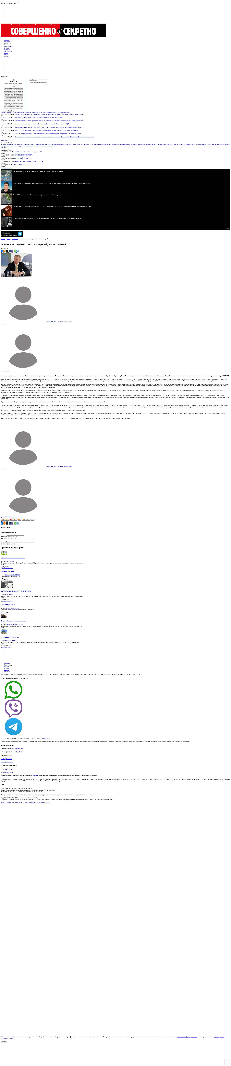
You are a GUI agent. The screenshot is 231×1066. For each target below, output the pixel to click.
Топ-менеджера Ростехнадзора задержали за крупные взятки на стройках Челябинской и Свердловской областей (49, 114)
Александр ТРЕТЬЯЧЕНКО (14, 624)
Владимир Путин (78, 144)
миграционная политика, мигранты (35, 146)
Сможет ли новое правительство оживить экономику (17, 609)
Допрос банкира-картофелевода (13, 621)
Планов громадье (8, 605)
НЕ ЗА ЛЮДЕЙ (19, 164)
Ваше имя (4, 536)
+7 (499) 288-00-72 (18, 752)
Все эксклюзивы (6, 168)
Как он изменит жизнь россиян (10, 576)
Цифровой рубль (7, 571)
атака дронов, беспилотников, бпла (16, 144)
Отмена (3, 543)
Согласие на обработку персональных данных (36, 802)
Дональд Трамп (89, 144)
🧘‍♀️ (32, 519)
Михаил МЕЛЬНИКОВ (12, 575)
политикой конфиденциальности (187, 1037)
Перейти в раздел (6, 647)
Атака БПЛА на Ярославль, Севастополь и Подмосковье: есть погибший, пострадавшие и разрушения (46, 130)
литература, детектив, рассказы (179, 144)
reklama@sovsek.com (7, 762)
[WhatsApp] (15, 251)
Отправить (11, 543)
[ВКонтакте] (2, 251)
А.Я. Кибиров (9, 561)
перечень (35, 775)
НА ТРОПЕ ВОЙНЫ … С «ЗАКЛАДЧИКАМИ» (27, 152)
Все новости (4, 140)
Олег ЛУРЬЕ (9, 594)
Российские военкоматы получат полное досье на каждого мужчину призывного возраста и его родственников (35, 112)
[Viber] (12, 251)
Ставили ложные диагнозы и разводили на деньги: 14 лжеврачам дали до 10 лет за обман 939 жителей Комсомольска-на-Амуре (54, 137)
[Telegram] (17, 251)
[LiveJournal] (10, 251)
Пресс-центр (8, 665)
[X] (7, 251)
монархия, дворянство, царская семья (39, 144)
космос (3, 144)
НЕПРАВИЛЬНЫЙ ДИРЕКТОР (23, 155)
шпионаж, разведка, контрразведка (62, 144)
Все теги (3, 147)
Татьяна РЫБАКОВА (12, 608)
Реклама (6, 666)
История (7, 671)
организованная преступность (107, 144)
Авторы (6, 670)
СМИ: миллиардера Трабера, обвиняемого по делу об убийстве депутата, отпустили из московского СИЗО (48, 133)
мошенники (13, 146)
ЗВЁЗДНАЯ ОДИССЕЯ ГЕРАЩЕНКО (16, 591)
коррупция (20, 146)
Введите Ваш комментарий (9, 542)
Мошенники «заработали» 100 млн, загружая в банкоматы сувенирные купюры (39, 117)
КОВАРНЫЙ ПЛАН (21, 158)
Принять (3, 1041)
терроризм (166, 144)
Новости (7, 663)
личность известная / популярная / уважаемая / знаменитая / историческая (140, 144)
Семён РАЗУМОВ (10, 640)
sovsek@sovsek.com (17, 748)
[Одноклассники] (4, 251)
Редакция (7, 668)
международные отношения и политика (201, 144)
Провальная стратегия (10, 637)
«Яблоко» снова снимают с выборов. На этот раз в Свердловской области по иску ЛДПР (42, 124)
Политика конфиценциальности (11, 802)
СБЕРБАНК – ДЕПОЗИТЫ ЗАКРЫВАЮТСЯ (28, 161)
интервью (50, 146)
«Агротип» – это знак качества (13, 558)
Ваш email (4, 538)
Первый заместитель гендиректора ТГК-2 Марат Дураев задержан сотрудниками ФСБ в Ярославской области (48, 127)
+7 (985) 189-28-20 (46, 738)
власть (96, 144)
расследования (218, 144)
